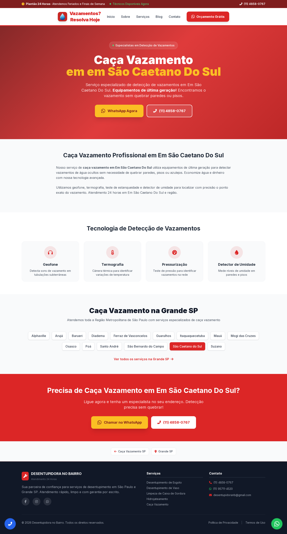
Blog (159, 17)
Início (111, 17)
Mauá (218, 336)
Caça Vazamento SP (131, 451)
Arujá (59, 336)
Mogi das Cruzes (243, 336)
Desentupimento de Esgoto (164, 482)
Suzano (216, 346)
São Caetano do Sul (187, 346)
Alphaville (38, 336)
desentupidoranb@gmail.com (232, 495)
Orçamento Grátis (210, 17)
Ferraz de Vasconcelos (130, 336)
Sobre (125, 17)
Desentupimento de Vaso (163, 488)
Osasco (71, 346)
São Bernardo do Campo (145, 346)
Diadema (98, 336)
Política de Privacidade (223, 522)
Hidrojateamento (157, 499)
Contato (174, 17)
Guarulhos (163, 336)
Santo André (109, 346)
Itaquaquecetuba (192, 336)
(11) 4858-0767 (254, 3)
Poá (88, 346)
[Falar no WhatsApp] (276, 523)
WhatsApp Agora (122, 111)
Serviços (142, 17)
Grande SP (165, 451)
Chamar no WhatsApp (123, 422)
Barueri (77, 336)
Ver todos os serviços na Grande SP (141, 359)
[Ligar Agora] (10, 523)
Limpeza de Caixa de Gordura (166, 493)
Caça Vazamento (157, 504)
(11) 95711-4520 (223, 488)
